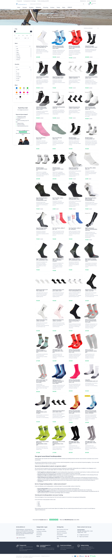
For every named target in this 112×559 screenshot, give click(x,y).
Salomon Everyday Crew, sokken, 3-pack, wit (74, 77)
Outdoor (52, 7)
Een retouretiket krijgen (62, 536)
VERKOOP (70, 7)
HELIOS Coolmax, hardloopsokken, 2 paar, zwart (58, 169)
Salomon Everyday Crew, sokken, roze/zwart (58, 320)
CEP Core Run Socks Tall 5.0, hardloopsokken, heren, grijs (41, 381)
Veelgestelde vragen (41, 529)
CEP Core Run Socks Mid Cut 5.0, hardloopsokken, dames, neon (74, 47)
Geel (20, 89)
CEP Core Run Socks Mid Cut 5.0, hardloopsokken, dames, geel (74, 412)
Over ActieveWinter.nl (61, 531)
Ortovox (18, 59)
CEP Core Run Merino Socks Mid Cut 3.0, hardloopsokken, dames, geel (42, 443)
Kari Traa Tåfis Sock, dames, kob (41, 138)
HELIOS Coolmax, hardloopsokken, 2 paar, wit (41, 169)
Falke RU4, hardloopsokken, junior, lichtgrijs (41, 412)
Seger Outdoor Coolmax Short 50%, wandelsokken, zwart (91, 260)
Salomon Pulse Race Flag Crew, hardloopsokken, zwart (74, 321)
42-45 (17, 80)
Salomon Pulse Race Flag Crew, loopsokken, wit (42, 47)
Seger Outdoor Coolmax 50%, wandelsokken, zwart (75, 259)
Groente (27, 89)
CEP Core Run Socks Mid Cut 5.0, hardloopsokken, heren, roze (74, 381)
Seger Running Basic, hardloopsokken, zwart (74, 198)
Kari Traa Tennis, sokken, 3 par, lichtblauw (75, 229)
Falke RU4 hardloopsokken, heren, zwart (42, 77)
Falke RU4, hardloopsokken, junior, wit (91, 380)
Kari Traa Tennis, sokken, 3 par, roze (59, 229)
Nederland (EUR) (21, 537)
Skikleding (38, 7)
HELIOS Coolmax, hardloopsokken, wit (89, 138)
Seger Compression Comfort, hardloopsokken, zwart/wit (91, 229)
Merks (63, 7)
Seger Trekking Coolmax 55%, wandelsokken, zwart (42, 259)
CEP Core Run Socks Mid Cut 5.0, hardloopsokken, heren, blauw (58, 47)
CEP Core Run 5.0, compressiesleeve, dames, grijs (91, 351)
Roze (27, 94)
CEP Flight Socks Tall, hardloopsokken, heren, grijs (58, 351)
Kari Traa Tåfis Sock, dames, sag (57, 138)
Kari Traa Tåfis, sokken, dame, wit (90, 168)
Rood (24, 94)
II (16, 71)
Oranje (16, 94)
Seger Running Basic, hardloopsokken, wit (73, 168)
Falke (17, 52)
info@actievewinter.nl (84, 534)
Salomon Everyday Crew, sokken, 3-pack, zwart (74, 108)
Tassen (58, 7)
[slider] (15, 33)
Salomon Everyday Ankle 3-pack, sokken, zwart (59, 411)
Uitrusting (45, 7)
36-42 (17, 73)
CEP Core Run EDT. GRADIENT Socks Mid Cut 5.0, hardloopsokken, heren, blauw (58, 381)
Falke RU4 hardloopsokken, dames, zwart (91, 77)
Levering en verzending (41, 531)
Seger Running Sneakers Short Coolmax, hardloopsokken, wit (90, 199)
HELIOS (17, 54)
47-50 (17, 69)
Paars (20, 94)
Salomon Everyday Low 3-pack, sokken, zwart (58, 290)
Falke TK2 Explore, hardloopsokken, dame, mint (41, 351)
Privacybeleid (60, 534)
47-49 (17, 75)
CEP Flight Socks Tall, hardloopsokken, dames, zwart (74, 442)
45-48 (17, 78)
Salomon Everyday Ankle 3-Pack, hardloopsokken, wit (75, 290)
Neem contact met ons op (62, 529)
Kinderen (31, 7)
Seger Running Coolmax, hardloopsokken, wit (41, 229)
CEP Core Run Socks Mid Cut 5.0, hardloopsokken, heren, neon (74, 351)
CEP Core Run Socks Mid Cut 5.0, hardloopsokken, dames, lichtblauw (91, 412)
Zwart (20, 98)
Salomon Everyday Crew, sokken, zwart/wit (90, 290)
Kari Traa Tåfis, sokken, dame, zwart (58, 198)
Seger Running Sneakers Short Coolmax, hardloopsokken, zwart (41, 199)
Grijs (24, 89)
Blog (58, 538)
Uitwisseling (39, 533)
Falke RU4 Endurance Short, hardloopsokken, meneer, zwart (41, 108)
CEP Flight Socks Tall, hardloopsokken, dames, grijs (90, 442)
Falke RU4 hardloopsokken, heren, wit (59, 108)
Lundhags (18, 57)
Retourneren (39, 534)
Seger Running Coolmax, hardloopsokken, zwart (58, 77)
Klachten (38, 536)
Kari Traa (18, 56)
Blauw (17, 89)
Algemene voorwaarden (62, 533)
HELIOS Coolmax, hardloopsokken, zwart (74, 138)
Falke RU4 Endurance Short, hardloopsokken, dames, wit (90, 108)
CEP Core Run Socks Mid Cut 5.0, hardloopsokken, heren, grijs (91, 321)
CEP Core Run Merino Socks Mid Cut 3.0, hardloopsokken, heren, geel (59, 443)
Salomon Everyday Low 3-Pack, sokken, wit (42, 290)
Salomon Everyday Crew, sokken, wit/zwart (41, 320)
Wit (16, 98)
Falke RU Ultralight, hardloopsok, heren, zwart (91, 47)
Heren (18, 7)
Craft (17, 50)
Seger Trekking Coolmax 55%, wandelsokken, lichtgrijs (58, 260)
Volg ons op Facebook (83, 536)
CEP (17, 48)
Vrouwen (25, 7)
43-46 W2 (18, 76)
